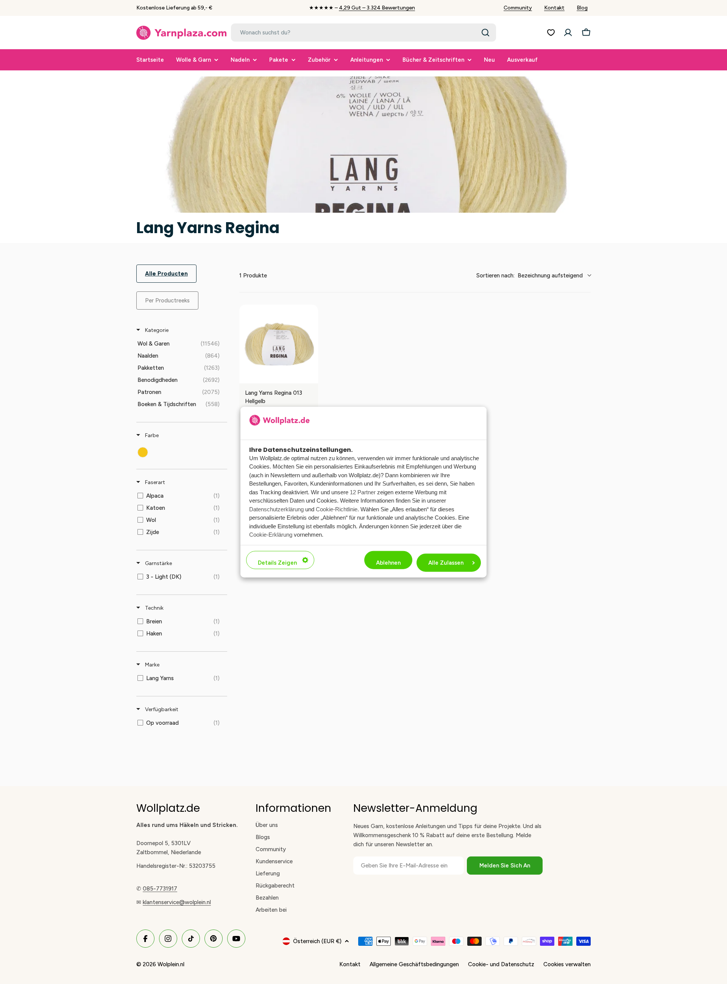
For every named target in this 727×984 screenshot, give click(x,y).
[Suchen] (485, 32)
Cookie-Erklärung (270, 534)
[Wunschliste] (551, 32)
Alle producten (166, 273)
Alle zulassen (445, 562)
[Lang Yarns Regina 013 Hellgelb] (278, 344)
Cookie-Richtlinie (336, 509)
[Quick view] (310, 375)
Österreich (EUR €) (317, 941)
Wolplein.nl (171, 964)
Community (518, 8)
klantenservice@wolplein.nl (177, 902)
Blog (582, 8)
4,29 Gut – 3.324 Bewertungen (377, 8)
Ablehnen (388, 562)
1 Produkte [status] (253, 275)
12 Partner (363, 492)
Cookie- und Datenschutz (501, 964)
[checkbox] (180, 343)
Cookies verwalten (567, 964)
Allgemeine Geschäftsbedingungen (414, 964)
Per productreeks (167, 300)
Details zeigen (277, 562)
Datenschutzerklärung (276, 509)
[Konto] (568, 32)
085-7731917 (160, 888)
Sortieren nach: (529, 275)
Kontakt (554, 8)
